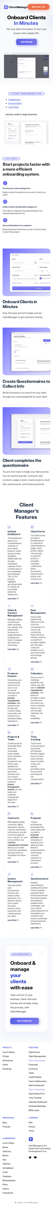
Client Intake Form (37, 1093)
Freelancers (14, 99)
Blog (5, 1122)
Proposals (33, 1064)
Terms (31, 1130)
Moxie (5, 1147)
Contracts (33, 1069)
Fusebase (7, 1176)
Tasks (31, 1073)
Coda (5, 1172)
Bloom (5, 1155)
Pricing (6, 1056)
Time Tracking (35, 1097)
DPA (30, 1122)
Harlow (6, 1188)
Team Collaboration (37, 1081)
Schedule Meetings (37, 1106)
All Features (8, 1060)
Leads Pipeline (35, 1077)
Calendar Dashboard (38, 1102)
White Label (34, 1110)
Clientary (7, 1163)
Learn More (35, 583)
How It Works (9, 1052)
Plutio (5, 1184)
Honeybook (8, 1193)
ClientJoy (7, 1151)
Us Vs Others (8, 1143)
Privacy (32, 1126)
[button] (47, 76)
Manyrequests (9, 1180)
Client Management (37, 1056)
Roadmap (7, 1069)
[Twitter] (30, 1157)
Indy (4, 1159)
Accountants (15, 103)
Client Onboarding (37, 1060)
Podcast (6, 1126)
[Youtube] (35, 1157)
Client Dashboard (36, 1085)
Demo (5, 1064)
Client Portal (34, 1052)
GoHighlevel (8, 1168)
